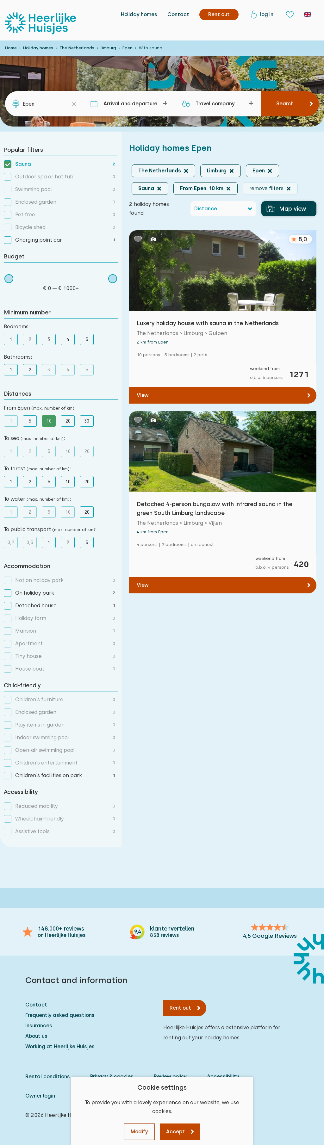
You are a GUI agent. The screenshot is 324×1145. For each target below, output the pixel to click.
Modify (139, 1132)
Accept (175, 1132)
